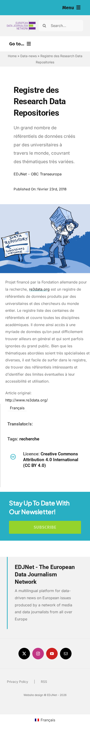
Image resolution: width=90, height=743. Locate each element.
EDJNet (20, 174)
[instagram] (38, 653)
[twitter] (24, 653)
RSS (44, 682)
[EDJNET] (21, 22)
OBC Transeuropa (46, 174)
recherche (29, 439)
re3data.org (39, 289)
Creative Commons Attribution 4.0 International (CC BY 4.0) (50, 459)
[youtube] (52, 653)
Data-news (28, 56)
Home (12, 56)
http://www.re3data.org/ (26, 400)
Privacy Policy (17, 682)
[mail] (66, 653)
